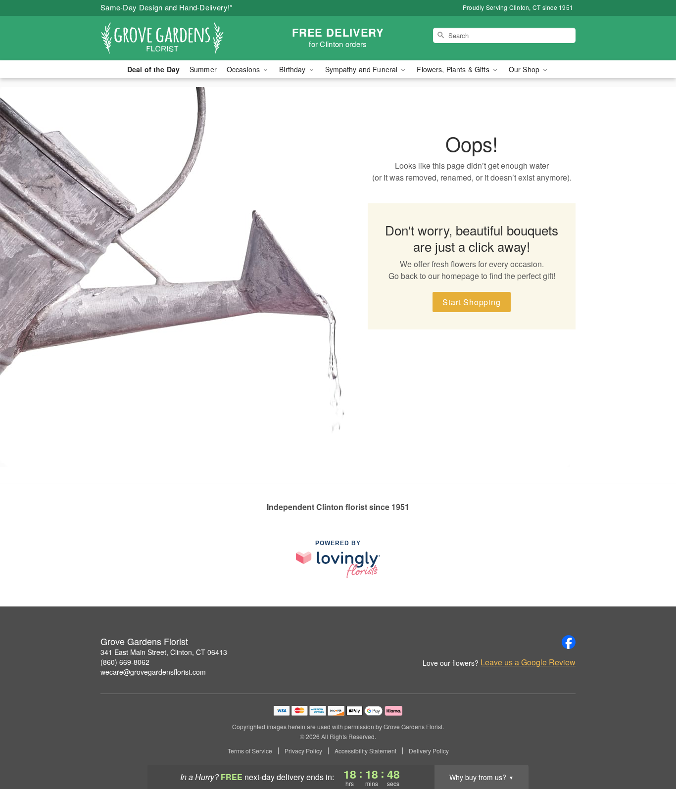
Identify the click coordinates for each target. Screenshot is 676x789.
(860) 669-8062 (124, 662)
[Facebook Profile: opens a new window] (569, 642)
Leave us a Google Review (528, 662)
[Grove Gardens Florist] (171, 38)
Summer (203, 69)
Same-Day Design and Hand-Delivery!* (166, 7)
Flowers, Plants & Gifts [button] (454, 69)
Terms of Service (250, 751)
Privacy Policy (303, 751)
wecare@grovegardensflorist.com (153, 672)
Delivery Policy (429, 751)
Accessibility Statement (365, 751)
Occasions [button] (244, 69)
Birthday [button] (293, 69)
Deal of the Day (153, 69)
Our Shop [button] (525, 69)
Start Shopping (471, 302)
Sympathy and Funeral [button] (362, 69)
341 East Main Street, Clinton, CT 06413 (163, 652)
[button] (650, 747)
